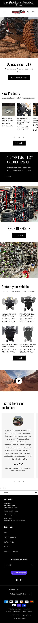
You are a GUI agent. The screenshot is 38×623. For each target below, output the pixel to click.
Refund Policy (9, 542)
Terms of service (14, 615)
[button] (4, 12)
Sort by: (3, 488)
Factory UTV (18, 609)
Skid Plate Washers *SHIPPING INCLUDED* (8, 119)
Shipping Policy (10, 537)
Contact (7, 547)
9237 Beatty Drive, (9, 505)
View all (19, 143)
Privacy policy (27, 611)
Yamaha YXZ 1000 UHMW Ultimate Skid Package (9, 315)
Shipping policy (26, 615)
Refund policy (17, 611)
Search (7, 532)
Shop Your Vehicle (19, 78)
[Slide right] (23, 137)
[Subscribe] (31, 176)
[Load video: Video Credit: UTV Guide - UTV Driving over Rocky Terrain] (19, 380)
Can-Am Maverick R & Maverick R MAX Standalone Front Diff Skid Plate (23, 121)
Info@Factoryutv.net (10, 515)
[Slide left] (14, 137)
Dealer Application (11, 551)
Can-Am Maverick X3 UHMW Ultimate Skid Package (28, 345)
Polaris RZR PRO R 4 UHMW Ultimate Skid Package (9, 345)
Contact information (20, 618)
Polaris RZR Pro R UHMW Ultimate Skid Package (27, 315)
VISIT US (19, 235)
